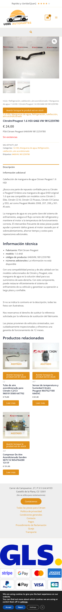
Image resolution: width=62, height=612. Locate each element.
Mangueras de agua (21, 114)
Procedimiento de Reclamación (31, 525)
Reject (20, 607)
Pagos (31, 521)
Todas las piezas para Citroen (31, 507)
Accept (8, 607)
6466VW (15, 154)
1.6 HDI (14, 104)
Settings (33, 607)
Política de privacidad (31, 511)
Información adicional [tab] (14, 172)
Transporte (31, 532)
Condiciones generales (31, 514)
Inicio (5, 101)
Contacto (31, 518)
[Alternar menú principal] (56, 17)
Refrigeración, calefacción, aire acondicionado (28, 101)
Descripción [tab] (9, 167)
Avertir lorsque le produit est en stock (25, 110)
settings (24, 602)
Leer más (10, 403)
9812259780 (25, 154)
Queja (31, 528)
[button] (31, 32)
